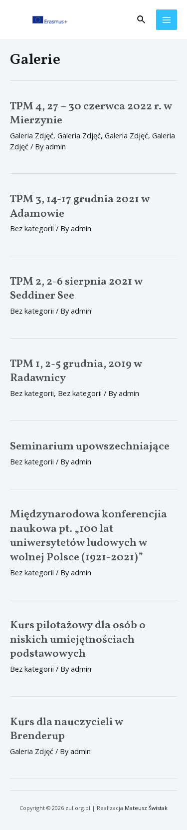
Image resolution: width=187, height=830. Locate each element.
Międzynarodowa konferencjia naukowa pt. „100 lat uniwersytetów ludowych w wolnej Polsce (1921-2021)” (88, 536)
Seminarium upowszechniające (90, 446)
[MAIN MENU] (166, 19)
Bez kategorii (32, 393)
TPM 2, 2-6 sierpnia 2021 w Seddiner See (76, 289)
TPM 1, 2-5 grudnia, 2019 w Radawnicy (76, 372)
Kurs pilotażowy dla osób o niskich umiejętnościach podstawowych (78, 640)
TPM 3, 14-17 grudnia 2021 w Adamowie (80, 207)
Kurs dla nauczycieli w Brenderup (66, 730)
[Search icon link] (141, 19)
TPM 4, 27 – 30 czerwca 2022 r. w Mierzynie (91, 114)
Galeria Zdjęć (31, 135)
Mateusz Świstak (146, 808)
